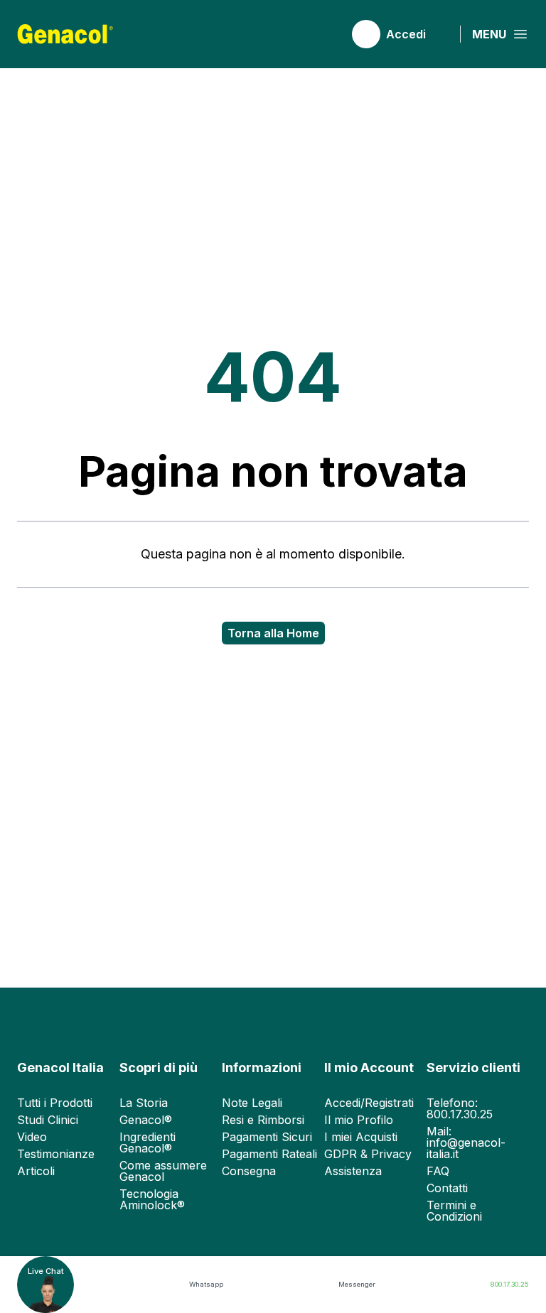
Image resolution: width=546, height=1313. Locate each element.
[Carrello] (323, 34)
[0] (323, 34)
